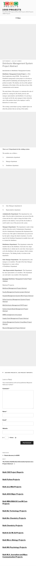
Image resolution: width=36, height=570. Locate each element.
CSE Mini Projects (11, 372)
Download (5, 279)
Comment (6, 388)
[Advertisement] (18, 42)
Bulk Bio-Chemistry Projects (14, 518)
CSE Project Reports (25, 372)
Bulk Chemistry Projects (13, 525)
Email (5, 420)
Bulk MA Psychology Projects (15, 547)
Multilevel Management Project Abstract (15, 288)
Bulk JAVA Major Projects (13, 494)
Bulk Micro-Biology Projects (14, 540)
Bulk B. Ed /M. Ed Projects (13, 533)
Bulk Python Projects (11, 480)
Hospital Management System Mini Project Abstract (18, 295)
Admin (19, 61)
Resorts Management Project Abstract (14, 328)
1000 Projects (12, 10)
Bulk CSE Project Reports (13, 472)
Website (5, 428)
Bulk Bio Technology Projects (15, 511)
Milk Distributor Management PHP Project (15, 305)
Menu (19, 18)
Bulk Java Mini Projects (12, 487)
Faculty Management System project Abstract (16, 292)
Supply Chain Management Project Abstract (16, 318)
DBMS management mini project (12, 314)
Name (5, 411)
